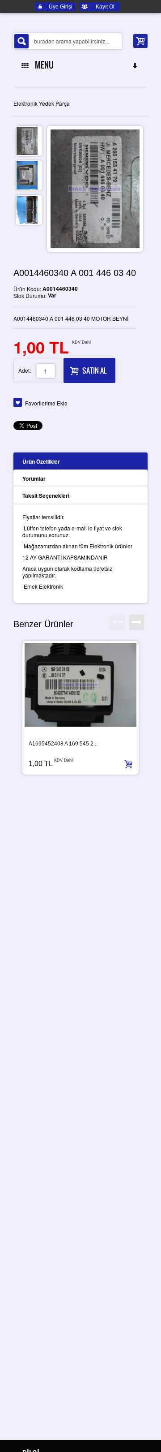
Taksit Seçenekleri (45, 495)
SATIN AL (94, 370)
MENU (42, 65)
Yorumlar (34, 478)
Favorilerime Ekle (46, 403)
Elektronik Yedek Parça (41, 103)
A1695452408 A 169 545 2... (63, 744)
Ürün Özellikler (41, 461)
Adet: (24, 370)
